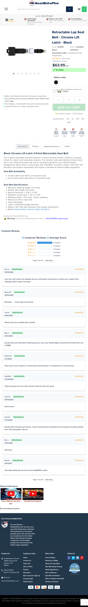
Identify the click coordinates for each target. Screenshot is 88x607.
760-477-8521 (47, 16)
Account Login (28, 579)
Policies (26, 570)
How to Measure (51, 573)
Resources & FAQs (51, 561)
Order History (28, 582)
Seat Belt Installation (52, 576)
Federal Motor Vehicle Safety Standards (31, 209)
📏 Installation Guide (63, 114)
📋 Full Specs (78, 114)
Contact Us (27, 561)
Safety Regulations (51, 570)
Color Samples (50, 558)
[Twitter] (73, 558)
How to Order (28, 567)
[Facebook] (69, 558)
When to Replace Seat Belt (54, 579)
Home (25, 558)
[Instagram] (77, 558)
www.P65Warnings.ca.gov (57, 218)
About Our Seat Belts (52, 564)
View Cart (26, 564)
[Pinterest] (82, 558)
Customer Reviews (51, 582)
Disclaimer (27, 573)
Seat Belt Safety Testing (53, 567)
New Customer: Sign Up (31, 576)
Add (69, 107)
